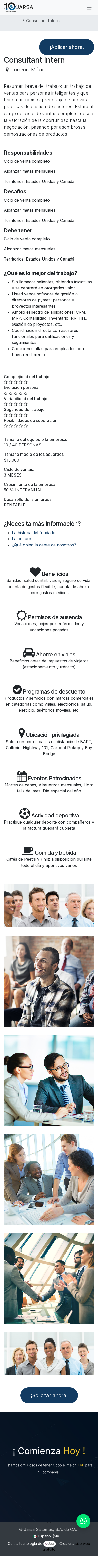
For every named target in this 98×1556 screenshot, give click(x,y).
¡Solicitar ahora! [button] (49, 1395)
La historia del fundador (34, 532)
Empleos (12, 20)
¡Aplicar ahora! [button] (67, 47)
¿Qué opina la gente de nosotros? (44, 544)
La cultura (21, 538)
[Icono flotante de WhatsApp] (83, 1521)
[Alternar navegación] (89, 7)
